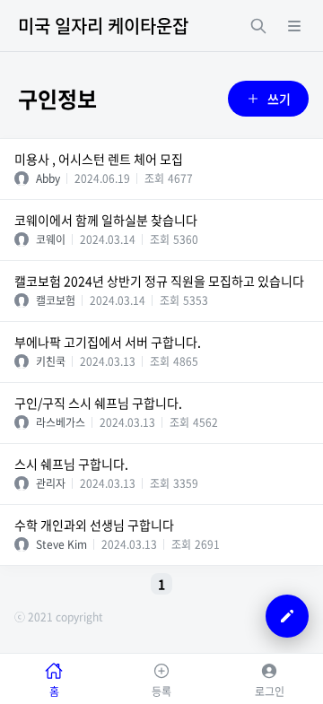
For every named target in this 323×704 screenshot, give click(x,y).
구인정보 (57, 99)
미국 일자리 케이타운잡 (103, 26)
